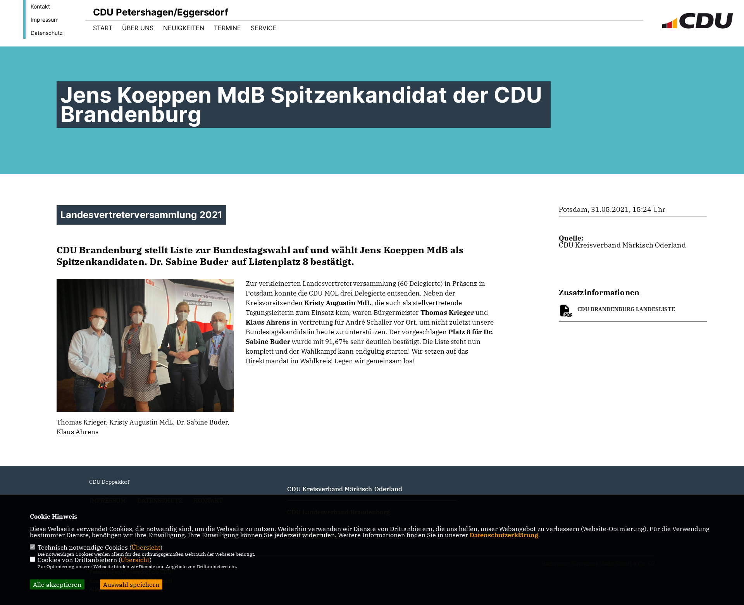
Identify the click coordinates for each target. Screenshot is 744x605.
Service (264, 28)
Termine (227, 28)
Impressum (45, 19)
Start (102, 28)
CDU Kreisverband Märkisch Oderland (622, 245)
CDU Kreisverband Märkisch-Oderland (344, 489)
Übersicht (145, 547)
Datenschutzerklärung (504, 535)
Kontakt (40, 6)
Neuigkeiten (183, 28)
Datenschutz (47, 32)
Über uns (137, 28)
